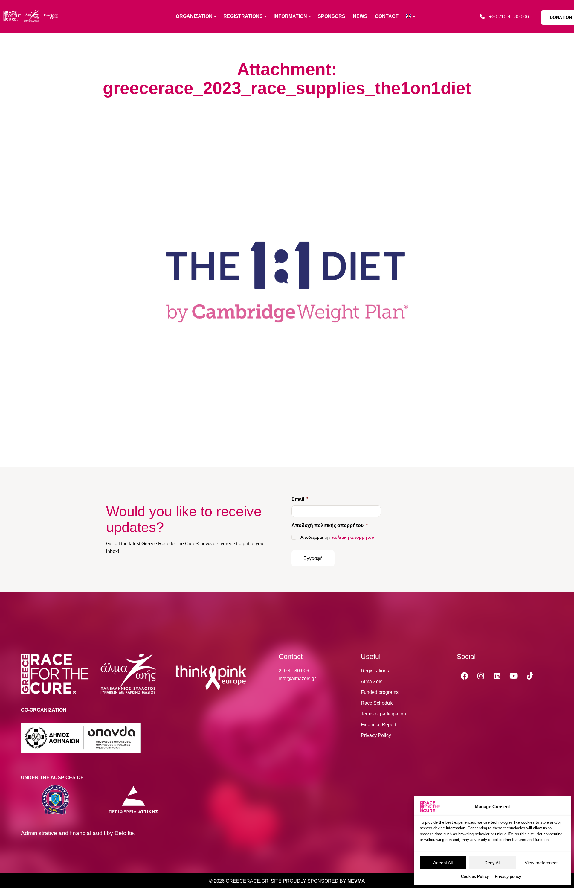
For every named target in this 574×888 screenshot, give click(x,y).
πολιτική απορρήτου (353, 537)
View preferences (542, 862)
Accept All (443, 862)
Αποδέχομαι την (337, 537)
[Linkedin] (497, 675)
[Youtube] (513, 675)
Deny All (492, 862)
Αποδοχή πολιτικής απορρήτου (329, 525)
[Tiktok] (530, 675)
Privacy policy (508, 876)
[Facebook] (464, 675)
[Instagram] (480, 675)
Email (299, 499)
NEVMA (356, 881)
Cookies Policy (475, 876)
